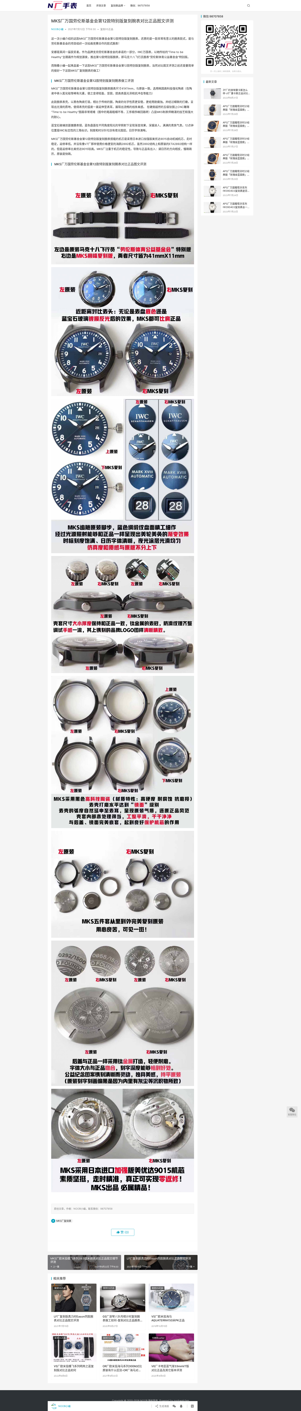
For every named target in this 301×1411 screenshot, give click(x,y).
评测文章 (101, 5)
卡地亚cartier (158, 1338)
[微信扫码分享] (174, 1406)
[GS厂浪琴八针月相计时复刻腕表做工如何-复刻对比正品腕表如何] (122, 1298)
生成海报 (164, 1406)
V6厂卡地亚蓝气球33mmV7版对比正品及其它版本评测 (170, 1368)
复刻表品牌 (117, 5)
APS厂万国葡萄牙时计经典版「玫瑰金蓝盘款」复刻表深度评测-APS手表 (236, 174)
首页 (88, 5)
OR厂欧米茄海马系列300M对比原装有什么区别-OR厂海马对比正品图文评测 (122, 1368)
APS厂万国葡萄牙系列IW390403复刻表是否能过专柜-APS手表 (236, 191)
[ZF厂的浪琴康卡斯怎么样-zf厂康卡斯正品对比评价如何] (212, 93)
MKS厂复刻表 (63, 1220)
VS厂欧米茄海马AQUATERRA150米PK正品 (168, 1318)
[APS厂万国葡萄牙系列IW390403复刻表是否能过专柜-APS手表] (212, 191)
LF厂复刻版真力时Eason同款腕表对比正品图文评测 (73, 1318)
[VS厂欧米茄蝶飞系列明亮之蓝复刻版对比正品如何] (74, 1347)
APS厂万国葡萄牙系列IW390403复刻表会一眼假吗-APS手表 (236, 207)
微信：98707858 (140, 5)
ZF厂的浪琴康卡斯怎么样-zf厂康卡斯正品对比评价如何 (236, 93)
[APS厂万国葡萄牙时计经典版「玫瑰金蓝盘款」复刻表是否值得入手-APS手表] (212, 158)
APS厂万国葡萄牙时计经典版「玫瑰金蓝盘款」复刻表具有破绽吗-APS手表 (236, 142)
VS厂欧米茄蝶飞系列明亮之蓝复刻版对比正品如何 (74, 1368)
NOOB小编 (57, 29)
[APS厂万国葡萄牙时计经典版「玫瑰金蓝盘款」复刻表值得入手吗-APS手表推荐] (212, 126)
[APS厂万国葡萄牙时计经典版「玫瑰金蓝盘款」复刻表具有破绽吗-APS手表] (212, 142)
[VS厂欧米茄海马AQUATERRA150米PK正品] (171, 1298)
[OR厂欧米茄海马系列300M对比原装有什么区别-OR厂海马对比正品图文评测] (122, 1347)
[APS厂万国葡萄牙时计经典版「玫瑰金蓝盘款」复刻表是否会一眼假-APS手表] (212, 109)
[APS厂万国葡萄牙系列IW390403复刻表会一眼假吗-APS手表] (212, 207)
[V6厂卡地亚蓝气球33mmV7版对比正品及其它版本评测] (171, 1347)
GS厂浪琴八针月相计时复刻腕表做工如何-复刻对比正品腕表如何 (121, 1318)
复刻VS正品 (106, 29)
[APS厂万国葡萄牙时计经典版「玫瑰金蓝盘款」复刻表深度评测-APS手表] (212, 174)
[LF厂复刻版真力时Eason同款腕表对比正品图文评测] (74, 1298)
